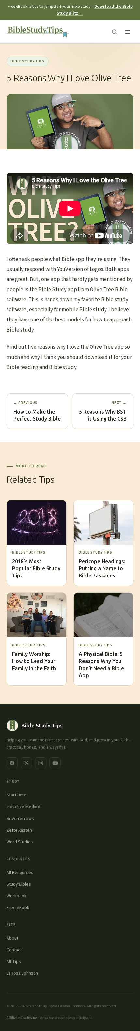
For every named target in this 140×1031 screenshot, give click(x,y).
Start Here (17, 795)
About (12, 938)
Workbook (17, 896)
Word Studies (20, 842)
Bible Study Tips (27, 61)
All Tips (14, 961)
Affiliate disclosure (22, 1018)
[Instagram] (40, 762)
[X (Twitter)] (26, 762)
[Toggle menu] (127, 32)
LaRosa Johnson (22, 973)
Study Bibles (19, 884)
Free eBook (18, 907)
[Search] (114, 32)
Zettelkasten (19, 830)
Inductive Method (23, 807)
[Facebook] (12, 762)
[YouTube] (55, 762)
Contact (14, 950)
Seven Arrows (20, 818)
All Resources (20, 872)
